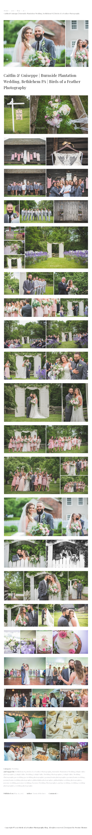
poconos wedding (24, 783)
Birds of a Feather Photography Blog (33, 827)
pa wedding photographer (34, 777)
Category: (8, 769)
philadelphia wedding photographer (68, 780)
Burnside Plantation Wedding (63, 772)
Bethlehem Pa (20, 772)
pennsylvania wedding (76, 777)
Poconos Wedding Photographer (44, 783)
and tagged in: (9, 772)
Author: (30, 793)
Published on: (9, 793)
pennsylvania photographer (56, 777)
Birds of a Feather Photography (39, 772)
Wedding (15, 769)
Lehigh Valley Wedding (24, 774)
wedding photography (23, 786)
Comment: (53, 793)
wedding (74, 783)
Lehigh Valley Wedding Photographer (47, 774)
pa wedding (18, 777)
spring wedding (64, 783)
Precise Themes (81, 827)
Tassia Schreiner (39, 793)
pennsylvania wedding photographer (18, 780)
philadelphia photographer (43, 780)
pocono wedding (10, 783)
